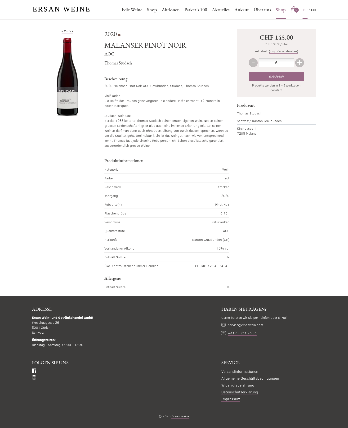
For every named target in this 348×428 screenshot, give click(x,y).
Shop (152, 10)
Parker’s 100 (195, 10)
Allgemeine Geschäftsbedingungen (250, 378)
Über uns (262, 10)
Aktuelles (221, 10)
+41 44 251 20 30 (242, 333)
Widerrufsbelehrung (237, 384)
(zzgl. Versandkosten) (283, 51)
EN (313, 10)
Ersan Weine (180, 416)
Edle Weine (132, 10)
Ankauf (241, 10)
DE (305, 10)
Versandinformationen (239, 371)
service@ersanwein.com (245, 325)
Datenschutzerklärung (239, 391)
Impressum (230, 398)
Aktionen (171, 10)
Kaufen (276, 76)
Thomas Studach (118, 63)
